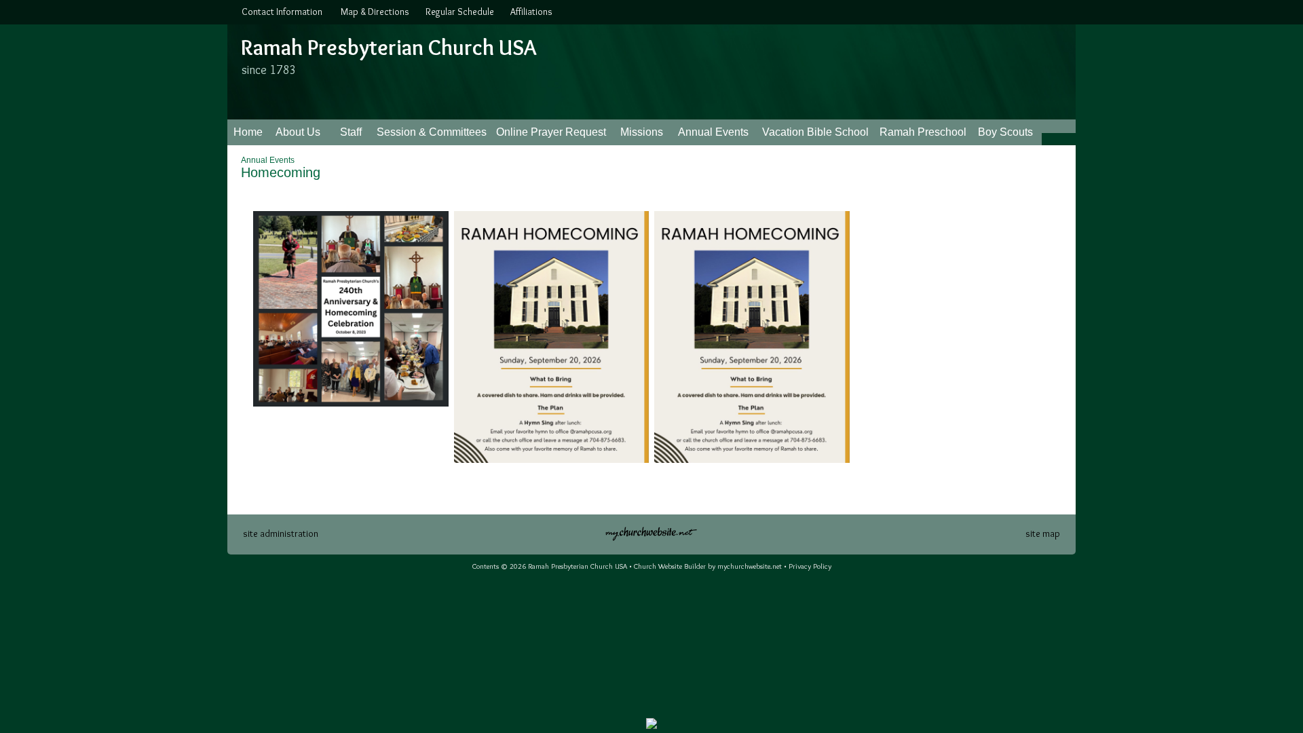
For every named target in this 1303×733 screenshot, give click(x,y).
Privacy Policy (810, 566)
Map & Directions (373, 11)
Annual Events (268, 160)
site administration (280, 533)
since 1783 (269, 69)
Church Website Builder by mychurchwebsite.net (708, 566)
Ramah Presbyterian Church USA (388, 47)
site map (1042, 533)
